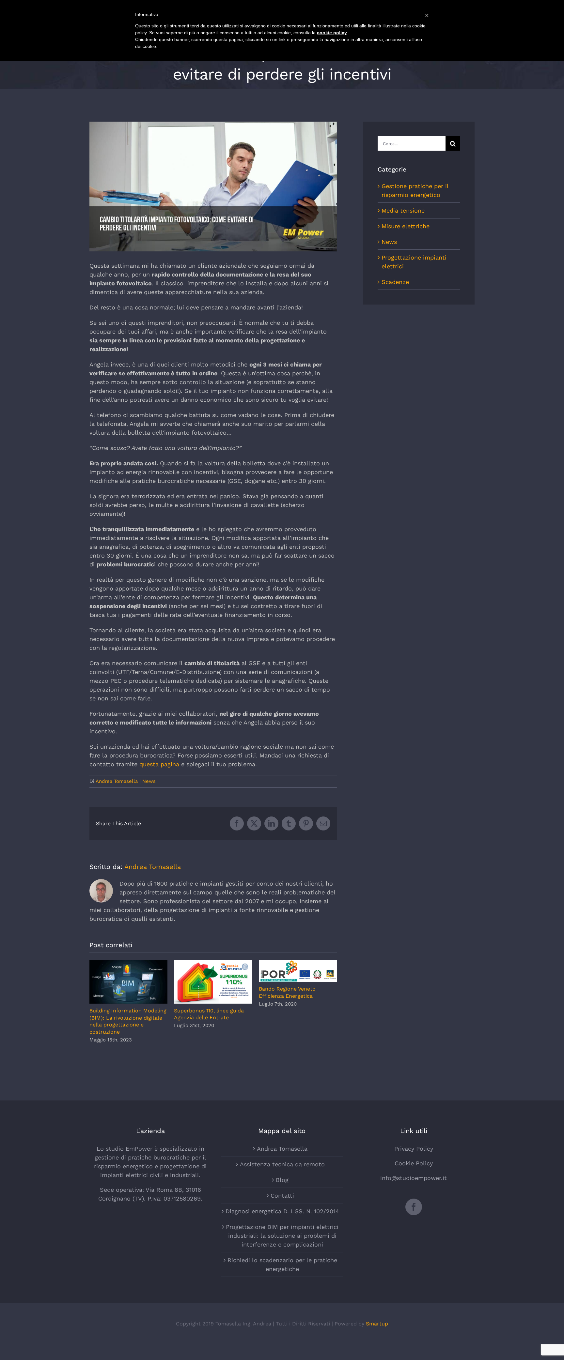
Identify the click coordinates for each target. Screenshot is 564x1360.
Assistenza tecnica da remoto (282, 1164)
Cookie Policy (414, 1163)
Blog (282, 1179)
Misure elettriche (406, 226)
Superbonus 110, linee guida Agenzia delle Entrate (213, 981)
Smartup (377, 1324)
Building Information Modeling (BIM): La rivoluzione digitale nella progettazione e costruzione (128, 982)
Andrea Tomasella (117, 781)
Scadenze (395, 281)
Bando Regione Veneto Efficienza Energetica (297, 970)
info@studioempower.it (413, 1177)
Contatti (282, 1195)
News (149, 781)
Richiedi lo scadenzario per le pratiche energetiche (282, 1264)
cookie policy (332, 32)
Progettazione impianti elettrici (414, 262)
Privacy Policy (413, 1148)
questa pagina (159, 764)
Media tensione (403, 210)
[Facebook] (413, 1207)
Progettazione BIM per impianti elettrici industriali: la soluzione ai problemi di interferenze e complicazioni (282, 1235)
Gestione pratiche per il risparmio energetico (415, 190)
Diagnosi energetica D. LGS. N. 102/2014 (282, 1211)
